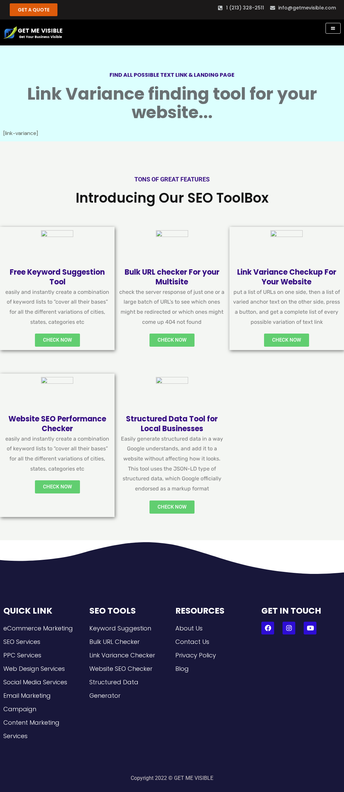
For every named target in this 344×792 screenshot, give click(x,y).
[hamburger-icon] (333, 28)
